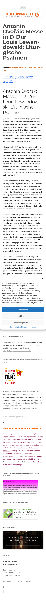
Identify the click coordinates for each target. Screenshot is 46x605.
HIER (35, 408)
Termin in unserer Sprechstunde (16, 462)
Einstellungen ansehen (23, 322)
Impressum (33, 327)
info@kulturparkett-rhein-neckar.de (17, 351)
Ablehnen (23, 316)
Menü (23, 7)
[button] (42, 278)
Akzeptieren (23, 309)
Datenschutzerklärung (18, 327)
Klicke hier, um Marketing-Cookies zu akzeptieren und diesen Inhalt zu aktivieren (23, 540)
